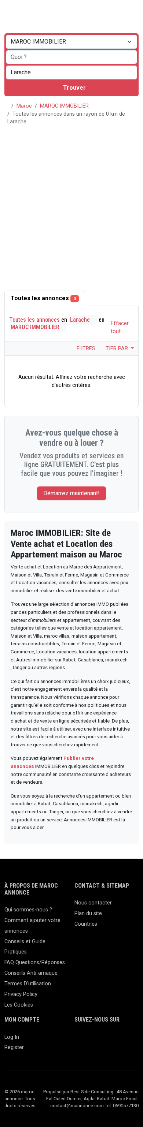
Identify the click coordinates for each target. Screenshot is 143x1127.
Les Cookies (18, 1005)
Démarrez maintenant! (71, 493)
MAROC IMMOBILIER (64, 106)
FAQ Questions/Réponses (34, 962)
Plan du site (88, 913)
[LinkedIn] (100, 1040)
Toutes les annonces (43, 298)
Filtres (85, 349)
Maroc (24, 106)
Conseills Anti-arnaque (31, 973)
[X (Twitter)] (89, 1040)
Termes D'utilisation (27, 984)
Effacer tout (120, 327)
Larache (80, 319)
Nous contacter (93, 903)
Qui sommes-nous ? (28, 910)
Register (14, 1047)
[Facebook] (79, 1040)
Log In (11, 1037)
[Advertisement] (71, 206)
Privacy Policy (20, 994)
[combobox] (71, 72)
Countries (85, 924)
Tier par (117, 349)
